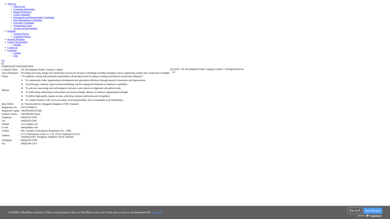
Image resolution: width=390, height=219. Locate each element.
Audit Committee (21, 14)
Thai (15, 55)
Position (17, 44)
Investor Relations (16, 39)
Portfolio (11, 31)
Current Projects (21, 34)
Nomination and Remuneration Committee (33, 17)
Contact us (12, 47)
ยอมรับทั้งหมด (372, 210)
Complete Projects (22, 36)
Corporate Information (24, 9)
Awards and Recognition (25, 28)
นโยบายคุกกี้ (156, 212)
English (17, 53)
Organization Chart (22, 25)
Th (3, 61)
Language (12, 50)
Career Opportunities (17, 42)
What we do (19, 6)
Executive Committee (23, 23)
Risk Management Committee (27, 20)
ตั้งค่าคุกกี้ (355, 210)
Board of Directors (22, 12)
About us (11, 3)
